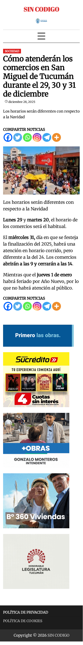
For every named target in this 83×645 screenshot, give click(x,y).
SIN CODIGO (41, 9)
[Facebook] (8, 137)
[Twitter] (17, 137)
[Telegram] (46, 137)
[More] (56, 137)
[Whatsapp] (27, 137)
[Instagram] (37, 137)
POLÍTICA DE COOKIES (22, 621)
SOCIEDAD (12, 51)
